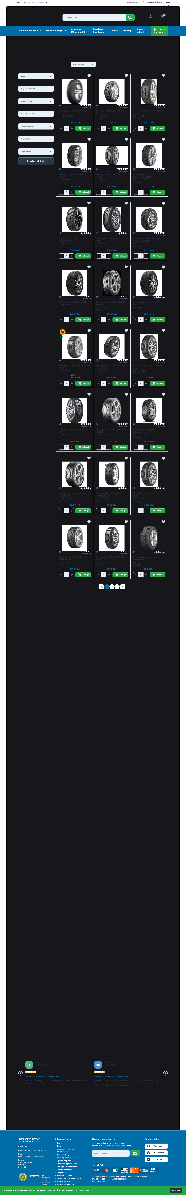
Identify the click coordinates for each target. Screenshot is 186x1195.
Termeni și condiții (65, 1175)
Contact (60, 1143)
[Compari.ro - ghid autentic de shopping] (22, 1177)
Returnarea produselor (67, 1164)
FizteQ (103, 1181)
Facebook (159, 1146)
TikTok (159, 1159)
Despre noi (61, 1173)
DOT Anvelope (63, 1152)
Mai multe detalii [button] (83, 1190)
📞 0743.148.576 (149, 2)
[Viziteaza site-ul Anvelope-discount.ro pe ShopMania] (34, 1176)
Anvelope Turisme (28, 30)
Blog (59, 1146)
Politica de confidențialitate (69, 1179)
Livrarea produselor (65, 1149)
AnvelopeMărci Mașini (78, 31)
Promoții (127, 30)
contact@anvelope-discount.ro (34, 2)
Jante (114, 30)
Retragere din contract (67, 1167)
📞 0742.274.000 (163, 2)
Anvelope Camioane (98, 31)
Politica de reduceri (65, 1184)
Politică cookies (63, 1181)
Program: (21, 1160)
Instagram (159, 1153)
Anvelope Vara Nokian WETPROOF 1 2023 (45, 1076)
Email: (20, 1154)
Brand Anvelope (54, 30)
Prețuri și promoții (65, 1158)
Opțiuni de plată (64, 1161)
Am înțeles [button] (176, 1190)
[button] (20, 1073)
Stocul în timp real (65, 1155)
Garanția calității (64, 1170)
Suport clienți (141, 31)
